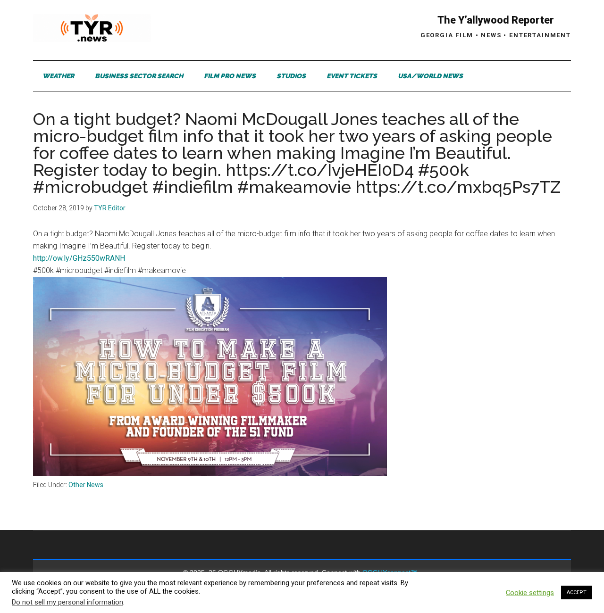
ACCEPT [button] (577, 592)
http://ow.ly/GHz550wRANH (79, 258)
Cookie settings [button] (530, 592)
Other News (85, 485)
